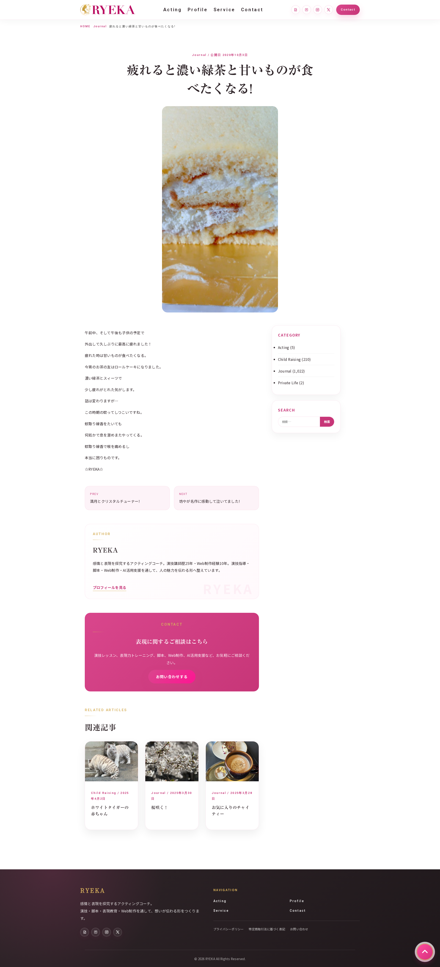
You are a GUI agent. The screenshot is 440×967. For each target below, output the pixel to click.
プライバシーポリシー (228, 929)
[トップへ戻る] (425, 952)
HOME (85, 26)
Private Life (288, 382)
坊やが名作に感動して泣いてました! (209, 498)
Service (224, 9)
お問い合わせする (172, 676)
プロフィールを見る (109, 587)
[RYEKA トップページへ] (107, 9)
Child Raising (289, 359)
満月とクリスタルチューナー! (115, 498)
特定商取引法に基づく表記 (267, 929)
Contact (252, 9)
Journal (100, 26)
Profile (197, 9)
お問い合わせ (299, 929)
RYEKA (92, 890)
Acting (172, 9)
